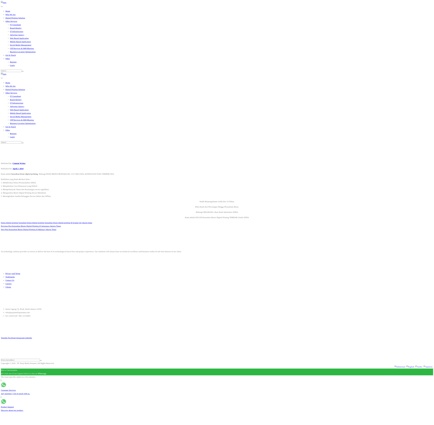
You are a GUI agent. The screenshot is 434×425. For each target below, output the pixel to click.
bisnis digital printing (9, 223)
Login (12, 65)
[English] (410, 367)
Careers (8, 284)
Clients (8, 287)
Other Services (11, 21)
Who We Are (10, 15)
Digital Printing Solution (15, 18)
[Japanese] (428, 367)
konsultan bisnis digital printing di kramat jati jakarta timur (68, 223)
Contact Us (9, 280)
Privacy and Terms (12, 273)
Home (7, 11)
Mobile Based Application (20, 42)
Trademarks (10, 277)
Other (7, 59)
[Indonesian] (400, 367)
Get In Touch (10, 55)
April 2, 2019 (18, 169)
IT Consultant (15, 25)
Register (13, 62)
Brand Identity (16, 28)
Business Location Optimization (23, 52)
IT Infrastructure (16, 31)
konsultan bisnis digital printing (31, 223)
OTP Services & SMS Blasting (22, 48)
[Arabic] (418, 367)
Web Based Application (19, 38)
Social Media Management (20, 45)
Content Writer (19, 163)
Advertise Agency (17, 35)
